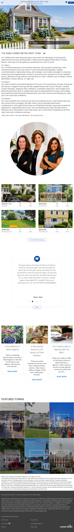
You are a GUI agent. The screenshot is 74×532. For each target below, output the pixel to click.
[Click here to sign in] (66, 3)
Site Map (3, 527)
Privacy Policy (34, 520)
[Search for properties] (30, 43)
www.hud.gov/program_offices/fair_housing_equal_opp (28, 511)
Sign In (71, 2)
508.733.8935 (36, 495)
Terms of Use (4, 520)
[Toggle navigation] (2, 2)
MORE (37, 307)
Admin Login (34, 527)
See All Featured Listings (37, 240)
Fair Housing (4, 523)
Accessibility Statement (36, 523)
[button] (44, 53)
